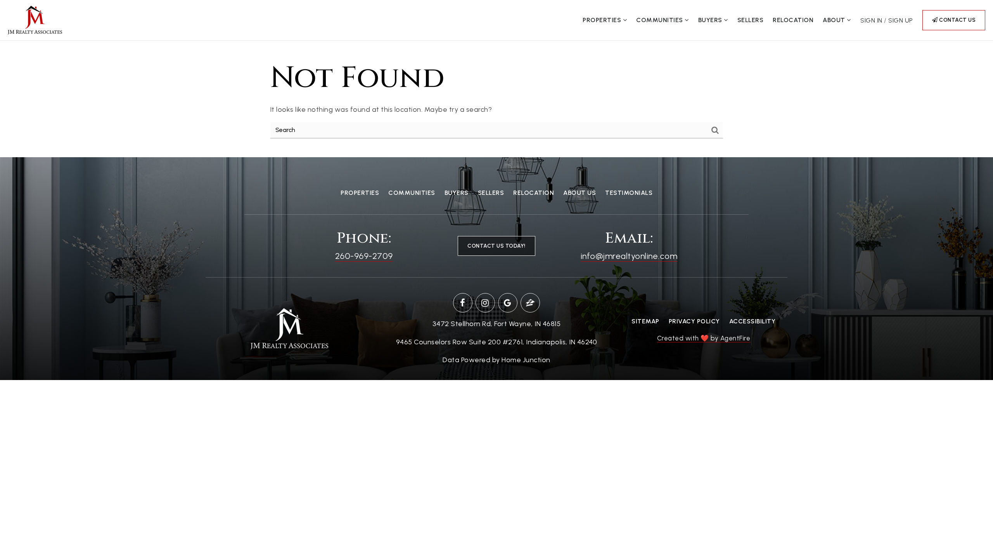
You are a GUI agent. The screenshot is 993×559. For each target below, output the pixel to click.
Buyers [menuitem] (711, 20)
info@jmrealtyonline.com (629, 256)
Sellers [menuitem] (750, 20)
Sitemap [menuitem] (645, 321)
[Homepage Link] (35, 20)
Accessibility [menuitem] (752, 321)
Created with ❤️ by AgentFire (704, 338)
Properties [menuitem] (603, 20)
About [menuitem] (835, 20)
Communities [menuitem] (660, 20)
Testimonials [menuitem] (628, 192)
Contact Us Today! (496, 246)
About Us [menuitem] (579, 192)
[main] (496, 99)
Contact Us (957, 20)
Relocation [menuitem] (793, 20)
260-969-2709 (364, 256)
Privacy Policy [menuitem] (694, 321)
